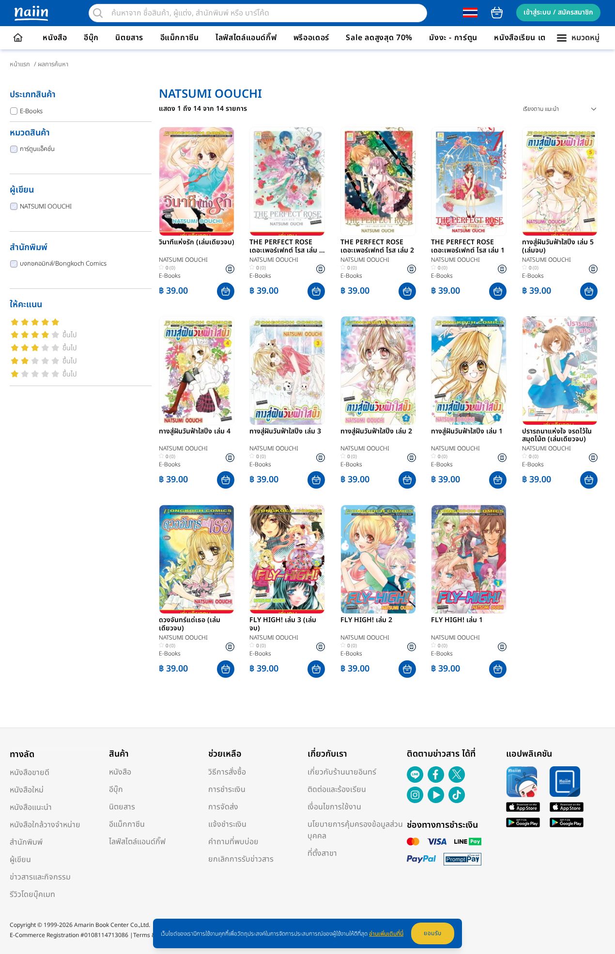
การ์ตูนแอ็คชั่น (37, 149)
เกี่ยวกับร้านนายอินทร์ (342, 772)
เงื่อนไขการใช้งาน (334, 807)
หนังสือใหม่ (27, 790)
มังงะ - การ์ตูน (453, 38)
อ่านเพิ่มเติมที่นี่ (386, 933)
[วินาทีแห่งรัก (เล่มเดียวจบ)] (196, 181)
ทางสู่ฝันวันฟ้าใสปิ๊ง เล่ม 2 (376, 432)
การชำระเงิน (227, 789)
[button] (225, 291)
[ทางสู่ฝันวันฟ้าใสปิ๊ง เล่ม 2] (378, 370)
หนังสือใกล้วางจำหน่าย (45, 825)
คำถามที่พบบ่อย (233, 842)
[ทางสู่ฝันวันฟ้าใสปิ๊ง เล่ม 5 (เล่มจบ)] (560, 181)
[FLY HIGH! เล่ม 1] (469, 559)
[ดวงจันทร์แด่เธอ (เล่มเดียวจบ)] (196, 559)
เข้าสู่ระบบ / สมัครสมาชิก (558, 12)
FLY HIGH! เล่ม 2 (366, 620)
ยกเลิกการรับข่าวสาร (241, 859)
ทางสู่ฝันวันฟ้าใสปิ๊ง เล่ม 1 (467, 432)
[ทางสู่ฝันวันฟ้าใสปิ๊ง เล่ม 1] (469, 370)
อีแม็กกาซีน (179, 38)
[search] (98, 13)
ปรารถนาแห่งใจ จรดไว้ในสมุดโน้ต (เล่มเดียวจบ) (557, 436)
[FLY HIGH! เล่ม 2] (378, 559)
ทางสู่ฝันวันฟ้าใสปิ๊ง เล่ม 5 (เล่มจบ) (558, 246)
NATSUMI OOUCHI (46, 206)
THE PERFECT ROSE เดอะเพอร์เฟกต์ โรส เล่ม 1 (468, 246)
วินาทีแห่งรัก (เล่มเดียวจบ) (196, 242)
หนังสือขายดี (29, 772)
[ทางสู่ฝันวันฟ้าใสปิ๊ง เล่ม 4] (196, 370)
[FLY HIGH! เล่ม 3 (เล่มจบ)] (287, 559)
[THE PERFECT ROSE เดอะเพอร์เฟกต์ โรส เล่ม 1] (469, 181)
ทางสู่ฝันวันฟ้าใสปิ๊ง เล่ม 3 (285, 432)
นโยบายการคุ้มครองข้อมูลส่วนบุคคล (355, 830)
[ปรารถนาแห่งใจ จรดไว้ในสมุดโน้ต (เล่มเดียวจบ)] (560, 370)
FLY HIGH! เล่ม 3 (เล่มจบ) (282, 624)
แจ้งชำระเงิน (227, 824)
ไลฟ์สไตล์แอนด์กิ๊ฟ (246, 38)
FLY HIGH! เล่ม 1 (457, 620)
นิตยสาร (129, 38)
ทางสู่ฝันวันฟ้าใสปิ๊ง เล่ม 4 (195, 432)
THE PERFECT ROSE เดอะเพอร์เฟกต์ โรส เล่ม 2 (377, 246)
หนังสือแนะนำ (31, 807)
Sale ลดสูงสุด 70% (379, 38)
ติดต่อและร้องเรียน (337, 789)
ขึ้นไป (69, 335)
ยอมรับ (433, 933)
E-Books (31, 111)
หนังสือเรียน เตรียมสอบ (534, 38)
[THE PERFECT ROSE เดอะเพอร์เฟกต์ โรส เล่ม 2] (378, 181)
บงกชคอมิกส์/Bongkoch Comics (63, 263)
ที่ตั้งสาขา (322, 853)
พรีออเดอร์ (311, 38)
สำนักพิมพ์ (26, 842)
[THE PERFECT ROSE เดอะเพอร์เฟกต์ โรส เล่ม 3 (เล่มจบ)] (287, 181)
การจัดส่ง (223, 807)
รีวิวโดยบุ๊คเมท (32, 894)
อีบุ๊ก (91, 38)
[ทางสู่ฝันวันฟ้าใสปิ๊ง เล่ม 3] (287, 370)
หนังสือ (55, 38)
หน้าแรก (20, 64)
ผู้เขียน (20, 859)
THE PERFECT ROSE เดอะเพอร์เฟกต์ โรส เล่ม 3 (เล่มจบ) (286, 246)
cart (497, 12)
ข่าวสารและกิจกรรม (40, 877)
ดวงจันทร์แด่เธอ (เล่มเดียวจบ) (189, 624)
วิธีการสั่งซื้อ (227, 772)
